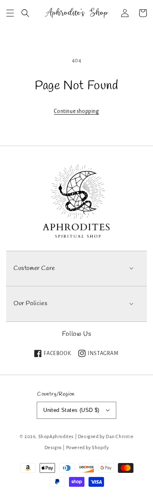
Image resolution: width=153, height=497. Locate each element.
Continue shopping (76, 111)
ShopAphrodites (56, 436)
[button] (10, 13)
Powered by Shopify (87, 447)
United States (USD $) (71, 410)
